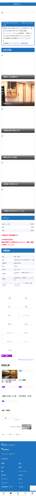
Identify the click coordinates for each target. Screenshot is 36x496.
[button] (32, 319)
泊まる (10, 355)
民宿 (4, 355)
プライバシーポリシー (8, 454)
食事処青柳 (24, 43)
